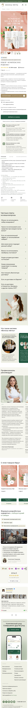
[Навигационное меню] (26, 4)
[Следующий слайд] (25, 31)
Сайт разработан (9, 695)
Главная (3, 9)
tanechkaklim (9, 588)
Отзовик (4, 610)
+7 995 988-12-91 (21, 701)
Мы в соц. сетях (6, 699)
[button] (22, 5)
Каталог (8, 9)
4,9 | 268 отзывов (13, 67)
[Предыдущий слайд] (3, 31)
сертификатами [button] (21, 525)
